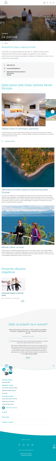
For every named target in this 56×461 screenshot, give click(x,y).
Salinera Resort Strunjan (8, 401)
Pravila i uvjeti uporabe (25, 453)
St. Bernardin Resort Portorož (9, 398)
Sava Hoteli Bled (6, 382)
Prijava (28, 357)
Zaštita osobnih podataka (31, 353)
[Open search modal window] (50, 3)
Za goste (4, 412)
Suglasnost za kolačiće (26, 455)
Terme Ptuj (4, 393)
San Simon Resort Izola (8, 404)
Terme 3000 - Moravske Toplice (9, 387)
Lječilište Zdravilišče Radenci (9, 390)
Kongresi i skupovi (7, 422)
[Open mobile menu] (53, 3)
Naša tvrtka (5, 417)
